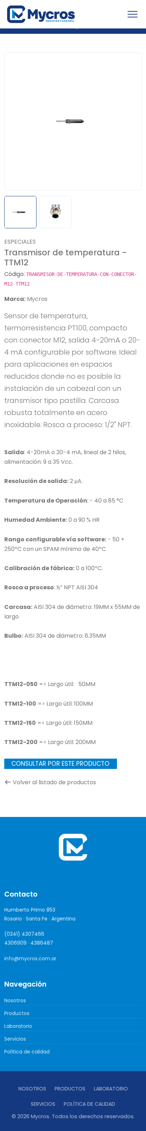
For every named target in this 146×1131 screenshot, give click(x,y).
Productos (16, 1013)
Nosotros (15, 1000)
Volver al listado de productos (54, 782)
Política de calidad (27, 1051)
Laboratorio (18, 1026)
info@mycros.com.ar (30, 958)
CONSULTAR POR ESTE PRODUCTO (60, 763)
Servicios (15, 1038)
